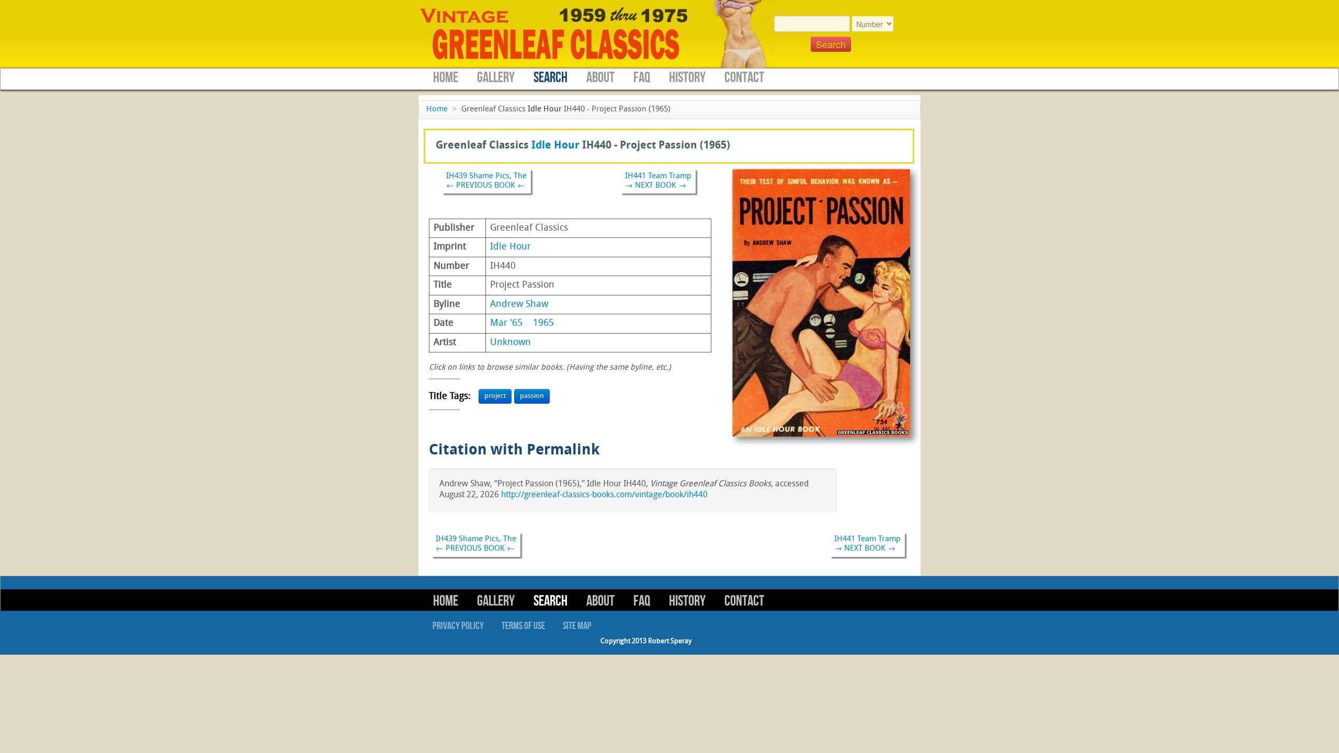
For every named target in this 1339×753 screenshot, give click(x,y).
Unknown (510, 343)
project (495, 396)
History (687, 77)
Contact (744, 77)
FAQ (641, 77)
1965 (543, 323)
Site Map (577, 626)
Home (445, 77)
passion (532, 396)
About (600, 77)
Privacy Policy (458, 626)
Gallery (496, 77)
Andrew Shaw (519, 305)
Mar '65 (506, 323)
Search (551, 77)
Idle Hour (545, 109)
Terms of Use (523, 626)
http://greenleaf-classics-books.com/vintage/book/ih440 (604, 495)
